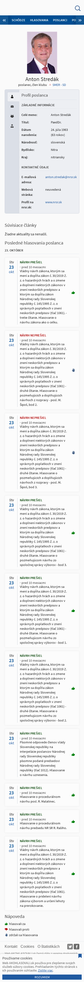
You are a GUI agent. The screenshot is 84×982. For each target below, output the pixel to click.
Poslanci (60, 20)
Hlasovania (39, 20)
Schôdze (18, 20)
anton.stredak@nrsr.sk (61, 177)
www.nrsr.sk (53, 202)
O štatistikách (49, 946)
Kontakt (11, 946)
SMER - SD (59, 85)
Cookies (27, 946)
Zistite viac (45, 970)
